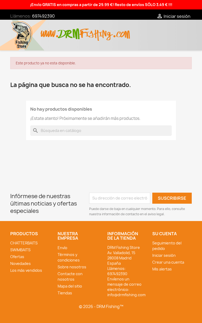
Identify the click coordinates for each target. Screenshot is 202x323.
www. (50, 31)
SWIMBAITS (20, 249)
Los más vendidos (26, 270)
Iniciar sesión (164, 255)
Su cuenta (164, 234)
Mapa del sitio (70, 286)
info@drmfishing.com (126, 294)
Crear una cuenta (168, 262)
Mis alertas (162, 268)
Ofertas (17, 256)
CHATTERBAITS (24, 242)
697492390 (43, 16)
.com (121, 31)
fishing (96, 31)
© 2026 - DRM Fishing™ (101, 306)
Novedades (20, 263)
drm (69, 29)
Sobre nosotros (72, 266)
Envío (62, 247)
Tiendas (65, 292)
